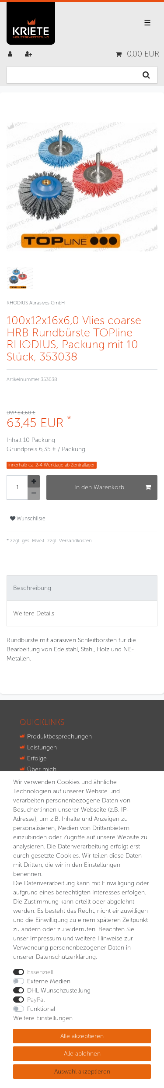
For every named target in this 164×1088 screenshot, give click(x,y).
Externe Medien (48, 981)
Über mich (41, 769)
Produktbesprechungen (59, 736)
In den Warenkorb (99, 487)
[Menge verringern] (34, 493)
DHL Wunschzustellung (59, 990)
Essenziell (40, 972)
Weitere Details (33, 613)
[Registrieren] (29, 54)
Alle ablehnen (82, 1053)
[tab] (82, 588)
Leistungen (42, 747)
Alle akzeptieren (82, 1036)
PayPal (36, 999)
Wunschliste (30, 518)
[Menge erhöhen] (34, 481)
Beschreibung (32, 588)
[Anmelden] (11, 54)
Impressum (45, 938)
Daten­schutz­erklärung (66, 957)
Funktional (41, 1009)
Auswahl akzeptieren (82, 1071)
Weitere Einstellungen (43, 1018)
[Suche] (146, 75)
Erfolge (37, 758)
